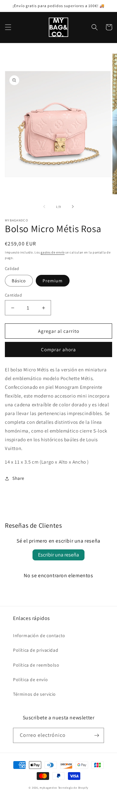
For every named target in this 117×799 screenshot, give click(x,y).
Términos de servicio (34, 694)
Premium (53, 281)
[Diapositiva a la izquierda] (44, 206)
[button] (8, 27)
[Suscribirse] (96, 735)
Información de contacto (39, 635)
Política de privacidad (35, 650)
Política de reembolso (36, 665)
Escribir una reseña (58, 554)
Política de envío (30, 679)
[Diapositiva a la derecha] (73, 206)
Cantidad (13, 295)
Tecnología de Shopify (73, 787)
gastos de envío (53, 252)
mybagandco (48, 787)
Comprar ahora (58, 349)
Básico (19, 281)
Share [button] (18, 478)
